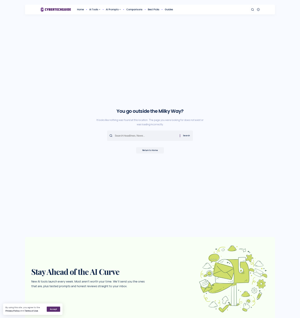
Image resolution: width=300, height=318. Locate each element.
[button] (53, 309)
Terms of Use (31, 310)
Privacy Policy (12, 310)
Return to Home (150, 150)
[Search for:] (146, 135)
